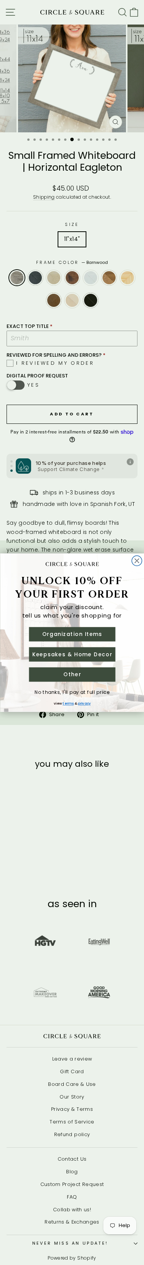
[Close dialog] (137, 561)
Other (72, 674)
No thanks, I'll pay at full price (72, 692)
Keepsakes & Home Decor (72, 654)
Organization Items (72, 633)
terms (68, 703)
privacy (84, 703)
